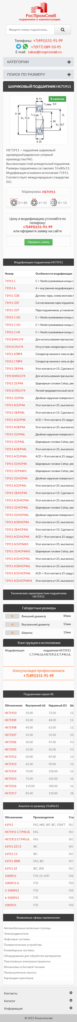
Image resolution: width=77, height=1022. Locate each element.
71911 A (10, 288)
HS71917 (10, 793)
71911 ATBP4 (13, 354)
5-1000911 (12, 890)
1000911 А (12, 883)
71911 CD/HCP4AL (17, 515)
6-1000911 (12, 897)
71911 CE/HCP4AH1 (17, 551)
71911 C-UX (12, 332)
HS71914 (10, 771)
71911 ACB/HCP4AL (17, 566)
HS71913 (10, 764)
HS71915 (10, 778)
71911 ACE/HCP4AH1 (18, 580)
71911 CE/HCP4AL (16, 507)
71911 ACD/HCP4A (17, 536)
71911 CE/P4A (14, 383)
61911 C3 (11, 854)
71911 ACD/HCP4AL (18, 573)
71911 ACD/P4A (15, 419)
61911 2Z (11, 868)
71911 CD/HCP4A (16, 478)
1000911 (10, 875)
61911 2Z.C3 (13, 846)
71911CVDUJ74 (15, 390)
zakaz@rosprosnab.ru (45, 52)
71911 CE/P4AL (14, 441)
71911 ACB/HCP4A (17, 522)
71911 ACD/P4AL (16, 456)
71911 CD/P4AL (15, 434)
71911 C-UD (12, 317)
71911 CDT (12, 310)
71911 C (10, 281)
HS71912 (10, 756)
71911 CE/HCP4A (16, 463)
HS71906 (10, 742)
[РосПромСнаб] (40, 11)
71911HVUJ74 (14, 339)
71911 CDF (12, 302)
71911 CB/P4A (14, 368)
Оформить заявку (38, 242)
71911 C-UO (13, 324)
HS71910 (10, 712)
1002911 (10, 905)
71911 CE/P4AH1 (16, 471)
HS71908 (10, 727)
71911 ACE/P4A (15, 405)
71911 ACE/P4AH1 (17, 544)
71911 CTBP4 (13, 361)
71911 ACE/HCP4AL (17, 558)
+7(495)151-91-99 (48, 40)
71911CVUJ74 (14, 346)
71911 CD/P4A (14, 398)
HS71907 (10, 734)
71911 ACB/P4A (15, 427)
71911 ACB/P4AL (15, 449)
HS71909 (10, 720)
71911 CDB (12, 295)
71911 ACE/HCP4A (17, 500)
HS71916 (10, 786)
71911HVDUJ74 (15, 376)
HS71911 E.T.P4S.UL (17, 839)
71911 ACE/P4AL (15, 485)
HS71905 (10, 749)
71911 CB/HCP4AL (16, 529)
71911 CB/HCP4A (16, 493)
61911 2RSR (12, 861)
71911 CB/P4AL (15, 412)
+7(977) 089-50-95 (46, 47)
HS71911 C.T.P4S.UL (17, 832)
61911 (9, 824)
